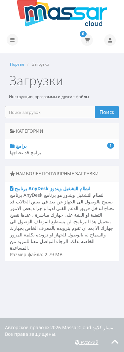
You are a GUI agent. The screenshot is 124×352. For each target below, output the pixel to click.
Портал (17, 64)
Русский (89, 342)
